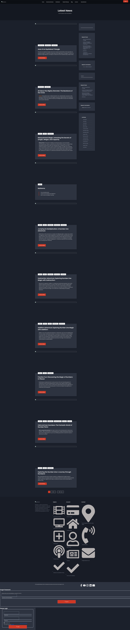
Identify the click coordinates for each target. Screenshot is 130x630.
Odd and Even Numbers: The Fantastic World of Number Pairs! (55, 426)
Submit (67, 601)
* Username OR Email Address (7, 597)
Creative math (41, 45)
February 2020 (85, 143)
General (40, 184)
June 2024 (85, 119)
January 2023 (85, 128)
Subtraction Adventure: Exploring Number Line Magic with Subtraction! (54, 279)
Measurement (50, 133)
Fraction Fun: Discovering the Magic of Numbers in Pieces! (55, 378)
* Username (6, 615)
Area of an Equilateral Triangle (49, 49)
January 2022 (85, 138)
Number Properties (58, 421)
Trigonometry (54, 45)
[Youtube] (84, 585)
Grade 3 (45, 133)
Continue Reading (42, 57)
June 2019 (84, 147)
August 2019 (85, 145)
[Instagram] (87, 585)
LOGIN (18, 626)
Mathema (41, 188)
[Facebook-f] (81, 585)
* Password (6, 620)
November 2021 (85, 139)
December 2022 (85, 130)
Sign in (126, 1)
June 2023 (85, 123)
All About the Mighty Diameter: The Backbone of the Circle (55, 92)
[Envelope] (93, 585)
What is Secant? (89, 66)
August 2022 (85, 134)
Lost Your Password (23, 623)
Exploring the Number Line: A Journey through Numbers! (54, 473)
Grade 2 (40, 133)
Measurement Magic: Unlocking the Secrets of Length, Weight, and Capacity (54, 139)
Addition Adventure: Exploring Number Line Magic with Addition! (56, 329)
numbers (64, 421)
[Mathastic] (37, 501)
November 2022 (86, 132)
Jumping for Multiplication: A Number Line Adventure (53, 230)
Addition (40, 323)
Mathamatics (48, 45)
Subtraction (63, 274)
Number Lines (57, 274)
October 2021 (85, 141)
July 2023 (84, 121)
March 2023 (85, 126)
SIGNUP (12, 624)
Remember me (7, 622)
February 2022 (85, 136)
